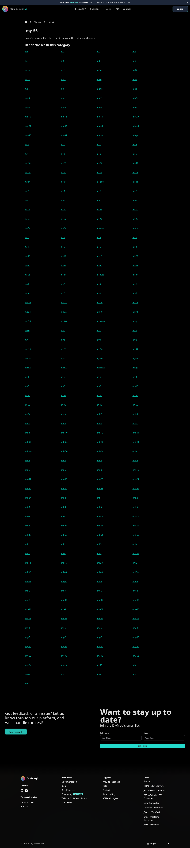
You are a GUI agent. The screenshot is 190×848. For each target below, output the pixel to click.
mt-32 (63, 219)
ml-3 (134, 237)
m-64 (63, 88)
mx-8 (134, 293)
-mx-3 (27, 590)
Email (146, 733)
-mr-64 (28, 497)
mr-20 (135, 163)
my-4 (27, 339)
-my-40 (64, 655)
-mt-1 (99, 497)
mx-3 (134, 284)
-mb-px (135, 451)
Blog (64, 785)
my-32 (64, 358)
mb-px (135, 135)
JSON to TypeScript (152, 812)
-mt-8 (27, 516)
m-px (134, 88)
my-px (135, 367)
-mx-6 (135, 590)
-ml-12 (28, 562)
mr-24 (28, 172)
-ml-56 (135, 572)
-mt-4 (63, 507)
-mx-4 (63, 590)
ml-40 (99, 265)
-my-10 (135, 637)
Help (104, 785)
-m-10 (135, 386)
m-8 (134, 61)
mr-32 (63, 172)
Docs (108, 8)
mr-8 (134, 153)
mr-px (135, 181)
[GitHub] (22, 790)
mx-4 (27, 293)
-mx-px (135, 618)
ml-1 (63, 237)
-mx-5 (99, 590)
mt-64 (63, 228)
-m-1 (27, 377)
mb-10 (28, 116)
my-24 (28, 358)
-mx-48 (28, 618)
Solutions (95, 8)
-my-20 (100, 646)
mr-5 (63, 153)
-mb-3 (27, 423)
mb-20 (135, 116)
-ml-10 (135, 553)
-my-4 (135, 627)
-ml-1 (27, 544)
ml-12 (63, 256)
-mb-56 (64, 451)
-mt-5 (99, 507)
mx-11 (135, 674)
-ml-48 (100, 572)
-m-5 (27, 386)
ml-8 (134, 246)
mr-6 (99, 153)
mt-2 (99, 191)
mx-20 (135, 302)
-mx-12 (100, 600)
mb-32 (64, 126)
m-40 (99, 79)
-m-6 (63, 386)
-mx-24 (64, 609)
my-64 (64, 367)
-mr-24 (135, 479)
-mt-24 (64, 525)
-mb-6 (135, 423)
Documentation (69, 781)
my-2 (99, 330)
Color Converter (151, 803)
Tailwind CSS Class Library (74, 798)
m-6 (98, 61)
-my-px (64, 665)
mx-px (135, 321)
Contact (127, 8)
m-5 (62, 61)
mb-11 (135, 665)
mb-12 (64, 116)
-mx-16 (135, 600)
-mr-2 (63, 460)
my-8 (134, 339)
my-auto (101, 367)
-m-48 (99, 404)
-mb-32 (100, 442)
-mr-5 (27, 469)
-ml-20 (100, 562)
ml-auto (100, 274)
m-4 (26, 61)
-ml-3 (99, 544)
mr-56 (28, 181)
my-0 (27, 330)
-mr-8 (99, 469)
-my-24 (135, 646)
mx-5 (63, 293)
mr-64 (63, 181)
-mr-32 (28, 488)
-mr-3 (99, 460)
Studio (146, 781)
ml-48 (135, 265)
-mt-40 (135, 525)
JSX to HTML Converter (154, 790)
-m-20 (99, 395)
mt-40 (99, 219)
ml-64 (63, 274)
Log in (180, 8)
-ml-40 (64, 572)
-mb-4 (63, 423)
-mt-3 (27, 507)
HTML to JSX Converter (154, 785)
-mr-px (64, 497)
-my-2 (63, 627)
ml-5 (63, 246)
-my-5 (27, 637)
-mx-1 (99, 581)
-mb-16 (135, 432)
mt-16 (99, 209)
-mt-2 (135, 497)
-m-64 (27, 414)
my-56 (28, 367)
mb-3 (135, 98)
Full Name (104, 733)
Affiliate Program (110, 798)
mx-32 (64, 311)
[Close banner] (187, 2)
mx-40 (99, 311)
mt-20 (135, 209)
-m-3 (99, 377)
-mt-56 (64, 535)
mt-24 (27, 219)
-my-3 (99, 627)
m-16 (99, 70)
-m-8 (99, 386)
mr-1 (63, 144)
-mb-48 (28, 451)
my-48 (135, 358)
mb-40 (100, 126)
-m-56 (135, 404)
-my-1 (27, 627)
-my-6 (63, 637)
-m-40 (63, 404)
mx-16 (99, 302)
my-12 (64, 349)
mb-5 (63, 107)
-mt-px (135, 535)
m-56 (27, 88)
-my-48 (100, 655)
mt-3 (134, 191)
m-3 (134, 51)
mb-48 (135, 126)
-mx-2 (135, 581)
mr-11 (63, 674)
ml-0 (27, 237)
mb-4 (27, 107)
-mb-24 (64, 442)
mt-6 (99, 200)
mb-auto (101, 135)
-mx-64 (100, 618)
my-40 (99, 358)
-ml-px (64, 581)
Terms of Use (27, 802)
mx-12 (64, 302)
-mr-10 (135, 469)
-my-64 (28, 665)
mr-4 (27, 153)
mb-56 (28, 135)
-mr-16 (64, 479)
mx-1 (63, 284)
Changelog (67, 794)
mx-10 (28, 302)
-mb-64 (100, 451)
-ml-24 (135, 562)
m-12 (63, 70)
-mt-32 (100, 525)
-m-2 (63, 377)
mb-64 (64, 135)
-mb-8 (27, 432)
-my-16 (64, 646)
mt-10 (27, 209)
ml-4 (27, 246)
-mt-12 (100, 516)
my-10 (28, 349)
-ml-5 (27, 553)
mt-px (135, 228)
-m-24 (135, 395)
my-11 (28, 683)
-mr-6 (63, 469)
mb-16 (100, 116)
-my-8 (99, 637)
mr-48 (135, 172)
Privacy (24, 806)
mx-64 (64, 321)
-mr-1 (27, 460)
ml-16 (99, 256)
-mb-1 (99, 414)
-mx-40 (135, 609)
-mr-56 (135, 488)
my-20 (135, 349)
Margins (37, 22)
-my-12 (28, 646)
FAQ (117, 8)
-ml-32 (28, 572)
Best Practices (68, 790)
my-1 (63, 330)
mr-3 (134, 144)
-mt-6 (135, 507)
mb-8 (135, 107)
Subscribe (142, 746)
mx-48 (135, 311)
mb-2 (99, 98)
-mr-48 (100, 488)
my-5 (63, 339)
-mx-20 (28, 609)
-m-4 (134, 377)
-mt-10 (64, 516)
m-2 (98, 51)
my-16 (99, 349)
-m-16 (63, 395)
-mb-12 (100, 432)
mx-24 (28, 311)
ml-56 (27, 274)
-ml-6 (63, 553)
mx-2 (99, 284)
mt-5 (63, 200)
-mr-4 (135, 460)
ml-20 (135, 256)
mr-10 (28, 163)
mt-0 (27, 191)
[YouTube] (26, 790)
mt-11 (99, 665)
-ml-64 (28, 581)
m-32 (63, 79)
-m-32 (27, 404)
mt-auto (100, 228)
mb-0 (27, 98)
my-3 (134, 330)
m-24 (27, 79)
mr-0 (27, 144)
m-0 (26, 51)
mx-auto (101, 321)
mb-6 (99, 107)
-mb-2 (135, 414)
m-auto (100, 88)
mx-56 (28, 321)
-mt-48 (28, 535)
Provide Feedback (111, 781)
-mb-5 (99, 423)
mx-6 (99, 293)
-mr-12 (28, 479)
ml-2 (99, 237)
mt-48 (135, 219)
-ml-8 (99, 553)
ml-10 (27, 256)
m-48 (134, 79)
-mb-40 (135, 442)
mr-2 (99, 144)
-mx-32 (100, 609)
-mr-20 (100, 479)
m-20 (134, 70)
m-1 (62, 51)
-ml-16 (64, 562)
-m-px (63, 414)
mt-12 (63, 209)
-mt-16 (135, 516)
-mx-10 (64, 600)
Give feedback (15, 732)
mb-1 (63, 98)
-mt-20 (28, 525)
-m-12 (27, 395)
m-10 (27, 70)
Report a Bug (108, 794)
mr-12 (63, 163)
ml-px (135, 274)
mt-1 (63, 191)
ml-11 (27, 674)
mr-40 (99, 172)
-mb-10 (64, 432)
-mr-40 (64, 488)
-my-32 (28, 655)
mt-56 (27, 228)
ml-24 (27, 265)
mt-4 (27, 200)
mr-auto (101, 181)
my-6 (99, 339)
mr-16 (99, 163)
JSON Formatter (151, 824)
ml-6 (99, 246)
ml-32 (63, 265)
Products (79, 8)
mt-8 (134, 200)
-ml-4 (134, 544)
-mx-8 (27, 600)
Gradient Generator (153, 807)
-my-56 (51, 22)
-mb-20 (28, 442)
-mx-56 (64, 618)
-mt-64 (100, 535)
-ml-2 (63, 544)
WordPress (67, 802)
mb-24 (28, 126)
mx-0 (27, 284)
